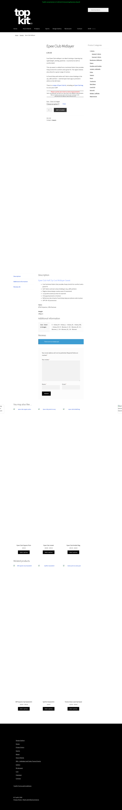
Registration (93, 96)
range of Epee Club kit (59, 85)
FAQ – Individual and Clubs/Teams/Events (28, 761)
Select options (24, 552)
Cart (17, 772)
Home (15, 29)
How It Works (27, 29)
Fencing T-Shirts (96, 57)
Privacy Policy (20, 747)
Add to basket (60, 110)
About (18, 754)
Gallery (18, 765)
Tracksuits (93, 81)
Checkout (19, 775)
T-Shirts (92, 51)
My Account (68, 29)
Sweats (22, 35)
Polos (91, 72)
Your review (46, 359)
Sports (47, 29)
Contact (79, 29)
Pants (91, 78)
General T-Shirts (96, 54)
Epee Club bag (78, 85)
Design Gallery (57, 29)
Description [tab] (17, 276)
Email (64, 384)
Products (37, 29)
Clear (64, 104)
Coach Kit (92, 87)
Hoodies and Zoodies (96, 66)
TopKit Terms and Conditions (22, 786)
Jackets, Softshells (95, 69)
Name (44, 384)
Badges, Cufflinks (94, 93)
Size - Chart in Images (53, 101)
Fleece (91, 63)
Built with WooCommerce (31, 800)
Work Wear (93, 84)
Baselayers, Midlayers (96, 60)
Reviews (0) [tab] (16, 287)
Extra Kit (92, 90)
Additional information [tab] (20, 281)
